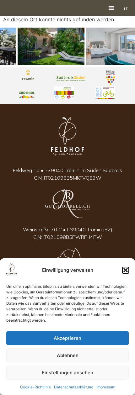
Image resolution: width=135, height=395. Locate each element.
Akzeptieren (67, 338)
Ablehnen (67, 355)
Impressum (105, 387)
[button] (125, 270)
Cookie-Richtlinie (35, 387)
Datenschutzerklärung (73, 387)
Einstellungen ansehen (67, 373)
